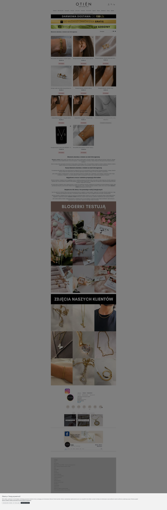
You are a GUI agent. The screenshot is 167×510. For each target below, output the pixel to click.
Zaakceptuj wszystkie (25, 502)
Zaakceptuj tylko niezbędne (8, 502)
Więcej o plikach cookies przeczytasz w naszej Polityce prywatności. (16, 500)
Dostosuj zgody (17, 502)
